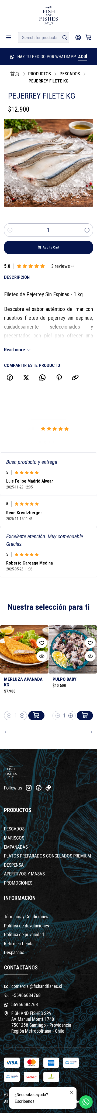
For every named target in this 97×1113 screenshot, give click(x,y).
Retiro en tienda (18, 943)
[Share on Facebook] (9, 378)
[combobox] (44, 37)
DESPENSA (14, 865)
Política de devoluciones (26, 925)
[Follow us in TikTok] (48, 787)
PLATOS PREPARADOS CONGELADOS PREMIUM (47, 856)
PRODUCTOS (39, 74)
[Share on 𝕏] (26, 378)
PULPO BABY (65, 679)
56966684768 (24, 1004)
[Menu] (9, 37)
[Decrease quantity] (10, 230)
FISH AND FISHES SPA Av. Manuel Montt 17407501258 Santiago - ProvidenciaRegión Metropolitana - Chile (41, 1022)
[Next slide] (89, 732)
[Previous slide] (8, 732)
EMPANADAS (16, 847)
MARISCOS (14, 838)
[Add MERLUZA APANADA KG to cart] (36, 715)
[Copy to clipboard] (75, 378)
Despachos (14, 952)
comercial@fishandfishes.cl (36, 986)
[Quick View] (41, 656)
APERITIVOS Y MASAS (24, 874)
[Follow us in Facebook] (38, 787)
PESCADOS (70, 74)
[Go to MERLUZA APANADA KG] (24, 649)
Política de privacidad (24, 934)
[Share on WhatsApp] (42, 378)
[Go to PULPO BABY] (72, 649)
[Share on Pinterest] (58, 378)
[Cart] (88, 37)
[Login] (78, 37)
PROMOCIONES (18, 883)
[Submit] (64, 37)
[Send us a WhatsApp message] (86, 1102)
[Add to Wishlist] (41, 642)
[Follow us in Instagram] (28, 787)
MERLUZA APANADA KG (23, 681)
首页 (14, 74)
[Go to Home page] (48, 15)
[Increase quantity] (87, 230)
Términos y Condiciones (26, 916)
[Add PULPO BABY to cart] (85, 715)
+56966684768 (26, 995)
